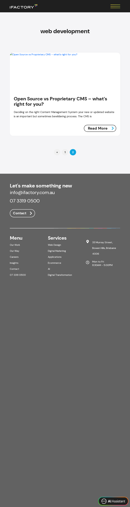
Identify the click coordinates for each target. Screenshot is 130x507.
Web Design (54, 245)
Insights (14, 263)
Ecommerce (54, 263)
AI (49, 269)
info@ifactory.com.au (32, 192)
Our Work (15, 245)
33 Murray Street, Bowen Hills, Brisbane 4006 (104, 248)
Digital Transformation (60, 275)
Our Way (14, 251)
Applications (55, 257)
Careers (14, 257)
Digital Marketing (57, 251)
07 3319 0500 (25, 201)
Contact (19, 213)
